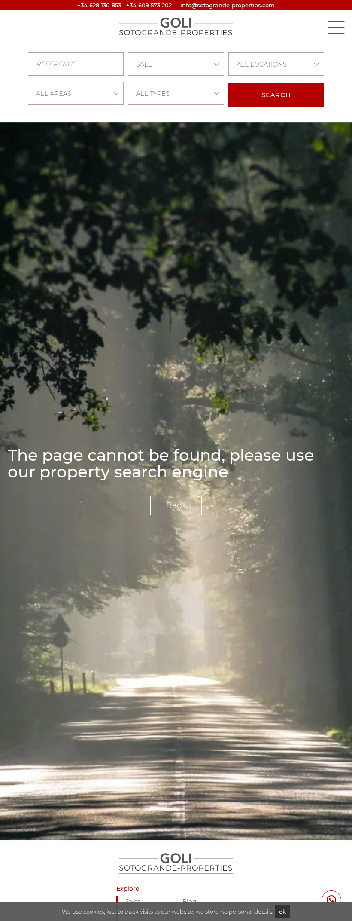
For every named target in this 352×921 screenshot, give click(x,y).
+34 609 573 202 (149, 5)
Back (176, 505)
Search (276, 95)
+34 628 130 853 (99, 5)
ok (282, 911)
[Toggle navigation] (335, 27)
